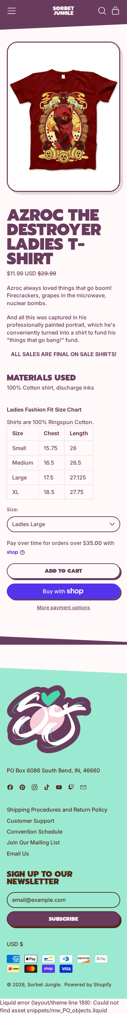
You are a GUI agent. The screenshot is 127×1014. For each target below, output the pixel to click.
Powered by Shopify (87, 984)
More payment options (63, 607)
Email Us (18, 853)
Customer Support (30, 820)
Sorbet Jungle (63, 11)
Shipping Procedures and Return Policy (57, 809)
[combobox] (63, 524)
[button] (102, 11)
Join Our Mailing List (33, 842)
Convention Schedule (34, 831)
